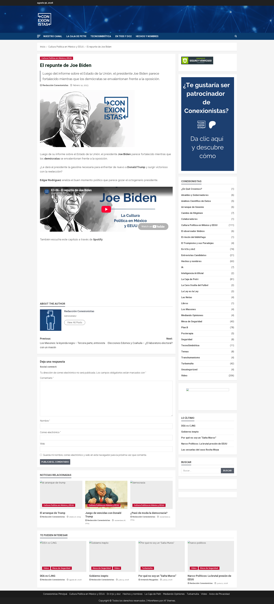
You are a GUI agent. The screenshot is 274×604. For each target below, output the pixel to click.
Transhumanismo (190, 357)
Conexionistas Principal (55, 594)
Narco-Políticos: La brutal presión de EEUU (204, 443)
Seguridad (186, 339)
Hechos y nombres (147, 36)
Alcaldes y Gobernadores (194, 195)
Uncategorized (189, 369)
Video (184, 375)
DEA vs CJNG (188, 425)
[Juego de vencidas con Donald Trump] (106, 495)
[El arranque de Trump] (61, 495)
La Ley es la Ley (189, 291)
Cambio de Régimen (192, 213)
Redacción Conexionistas (55, 85)
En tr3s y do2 (123, 36)
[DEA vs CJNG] (63, 556)
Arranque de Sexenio (192, 207)
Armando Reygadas (149, 580)
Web (42, 443)
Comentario (47, 378)
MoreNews (153, 600)
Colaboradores (189, 219)
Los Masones (188, 309)
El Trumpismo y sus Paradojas (197, 243)
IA (182, 267)
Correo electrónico (50, 432)
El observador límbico (193, 231)
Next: (140, 341)
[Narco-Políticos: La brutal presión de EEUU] (211, 556)
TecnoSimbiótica (100, 36)
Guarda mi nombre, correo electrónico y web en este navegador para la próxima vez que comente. (95, 455)
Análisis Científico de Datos (196, 201)
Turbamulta (187, 363)
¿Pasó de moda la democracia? (148, 512)
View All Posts (74, 322)
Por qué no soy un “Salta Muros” (198, 437)
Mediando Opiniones (192, 315)
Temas (185, 351)
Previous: (72, 343)
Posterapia (187, 333)
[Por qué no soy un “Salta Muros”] (161, 556)
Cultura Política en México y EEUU (56, 58)
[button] (39, 36)
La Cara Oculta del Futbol (194, 285)
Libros (184, 303)
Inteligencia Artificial (192, 273)
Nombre (45, 420)
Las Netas (186, 297)
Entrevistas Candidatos (193, 255)
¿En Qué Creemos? (191, 189)
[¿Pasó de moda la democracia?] (151, 495)
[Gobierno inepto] (112, 556)
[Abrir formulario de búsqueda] (236, 36)
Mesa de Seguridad (191, 321)
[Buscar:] (201, 470)
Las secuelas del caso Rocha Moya (200, 449)
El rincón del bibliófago (193, 237)
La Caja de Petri (76, 36)
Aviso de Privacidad (219, 594)
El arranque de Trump (52, 512)
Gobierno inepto (190, 431)
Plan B (184, 327)
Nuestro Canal (52, 36)
